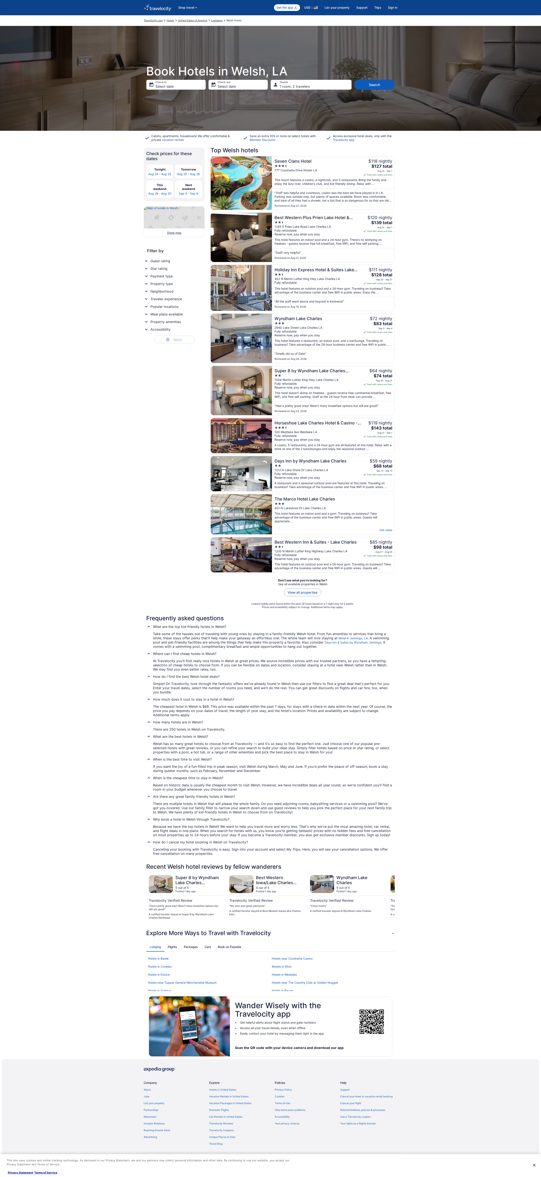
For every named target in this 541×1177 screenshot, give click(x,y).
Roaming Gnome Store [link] (157, 1130)
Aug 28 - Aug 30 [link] (159, 193)
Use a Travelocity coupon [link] (355, 1116)
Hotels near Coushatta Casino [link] (292, 958)
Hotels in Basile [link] (158, 958)
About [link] (147, 1089)
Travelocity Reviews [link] (221, 1123)
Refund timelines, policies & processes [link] (362, 1110)
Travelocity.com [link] (153, 20)
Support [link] (345, 1089)
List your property (337, 7)
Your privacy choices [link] (287, 1123)
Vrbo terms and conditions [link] (290, 1110)
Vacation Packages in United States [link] (230, 1103)
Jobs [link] (146, 1096)
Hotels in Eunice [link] (159, 974)
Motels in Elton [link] (282, 966)
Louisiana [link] (217, 20)
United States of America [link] (192, 20)
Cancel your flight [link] (350, 1103)
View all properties (303, 592)
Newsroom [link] (150, 1116)
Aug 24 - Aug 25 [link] (159, 174)
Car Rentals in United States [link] (225, 1116)
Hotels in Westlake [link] (284, 974)
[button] (270, 933)
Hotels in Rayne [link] (282, 990)
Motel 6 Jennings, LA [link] (353, 638)
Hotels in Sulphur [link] (159, 990)
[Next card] (389, 897)
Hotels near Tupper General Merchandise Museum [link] (182, 982)
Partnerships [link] (151, 1110)
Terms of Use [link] (282, 1103)
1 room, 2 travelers (295, 86)
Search (374, 85)
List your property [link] (154, 1103)
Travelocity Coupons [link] (221, 1130)
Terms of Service (45, 1172)
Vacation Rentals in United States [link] (229, 1096)
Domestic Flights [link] (219, 1110)
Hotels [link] (170, 20)
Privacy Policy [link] (283, 1089)
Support (361, 7)
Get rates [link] (386, 530)
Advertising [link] (150, 1137)
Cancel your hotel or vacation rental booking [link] (366, 1096)
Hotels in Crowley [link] (160, 966)
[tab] (155, 947)
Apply (174, 339)
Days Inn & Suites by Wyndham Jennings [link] (353, 642)
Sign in (392, 7)
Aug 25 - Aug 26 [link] (188, 174)
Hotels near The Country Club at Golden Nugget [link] (305, 982)
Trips (377, 7)
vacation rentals (173, 140)
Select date (165, 86)
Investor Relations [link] (154, 1123)
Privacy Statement (20, 1172)
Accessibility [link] (282, 1116)
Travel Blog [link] (216, 1143)
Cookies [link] (279, 1096)
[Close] (534, 1165)
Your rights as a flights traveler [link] (358, 1123)
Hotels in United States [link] (222, 1089)
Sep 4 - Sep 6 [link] (188, 193)
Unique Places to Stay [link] (222, 1137)
